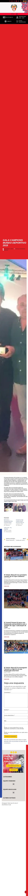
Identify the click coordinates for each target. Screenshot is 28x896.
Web (5, 720)
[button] (17, 14)
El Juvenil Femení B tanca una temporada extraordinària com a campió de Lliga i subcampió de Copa (15, 625)
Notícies (6, 250)
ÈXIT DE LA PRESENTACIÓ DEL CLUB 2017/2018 (8, 521)
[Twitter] (13, 752)
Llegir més (6, 586)
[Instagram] (16, 752)
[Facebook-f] (11, 752)
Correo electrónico (9, 715)
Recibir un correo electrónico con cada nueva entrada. (15, 733)
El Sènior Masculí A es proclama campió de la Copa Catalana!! (15, 575)
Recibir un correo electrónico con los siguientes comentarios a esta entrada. (14, 728)
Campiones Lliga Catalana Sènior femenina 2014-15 (20, 521)
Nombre (6, 709)
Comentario (7, 692)
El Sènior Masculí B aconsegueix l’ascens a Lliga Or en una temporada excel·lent (15, 669)
